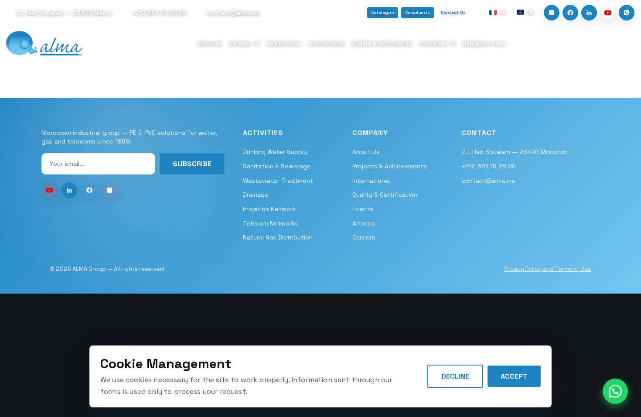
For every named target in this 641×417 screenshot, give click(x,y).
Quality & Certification (384, 194)
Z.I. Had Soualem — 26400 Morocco (514, 152)
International (326, 43)
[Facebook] (570, 13)
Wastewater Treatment (278, 181)
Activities (263, 132)
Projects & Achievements (389, 166)
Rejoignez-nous (484, 43)
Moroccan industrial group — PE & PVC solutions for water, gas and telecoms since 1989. (129, 137)
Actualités (437, 42)
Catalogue (382, 12)
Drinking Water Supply (275, 152)
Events (362, 209)
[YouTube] (608, 13)
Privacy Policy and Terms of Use (547, 269)
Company (370, 132)
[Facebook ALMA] (89, 190)
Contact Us (453, 12)
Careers (363, 237)
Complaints (417, 12)
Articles (363, 223)
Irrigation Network (269, 209)
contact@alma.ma (488, 181)
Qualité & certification (382, 43)
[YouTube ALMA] (49, 190)
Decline (455, 376)
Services (244, 42)
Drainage (256, 194)
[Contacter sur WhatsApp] (615, 391)
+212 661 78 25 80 (489, 166)
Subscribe (192, 163)
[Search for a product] (627, 43)
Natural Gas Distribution (278, 237)
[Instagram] (551, 13)
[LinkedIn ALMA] (69, 190)
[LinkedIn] (589, 13)
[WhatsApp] (626, 13)
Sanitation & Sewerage (277, 166)
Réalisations (284, 43)
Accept (514, 376)
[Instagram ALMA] (109, 190)
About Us (210, 43)
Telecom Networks (270, 223)
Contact (479, 132)
